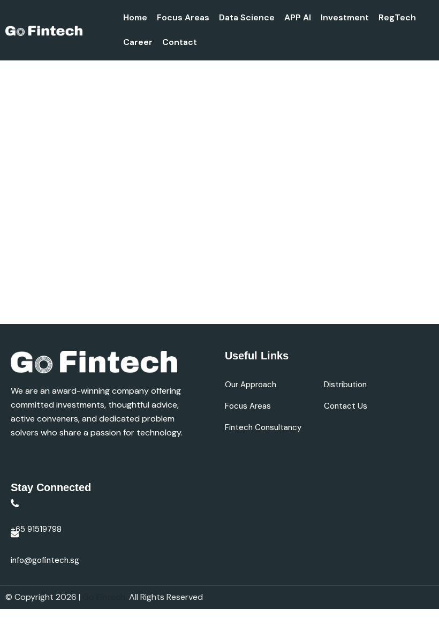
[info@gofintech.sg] (15, 534)
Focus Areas (183, 17)
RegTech (397, 17)
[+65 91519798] (15, 503)
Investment (345, 17)
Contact (179, 42)
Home (135, 17)
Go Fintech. (105, 597)
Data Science (247, 17)
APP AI (297, 17)
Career (138, 42)
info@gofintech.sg (45, 560)
